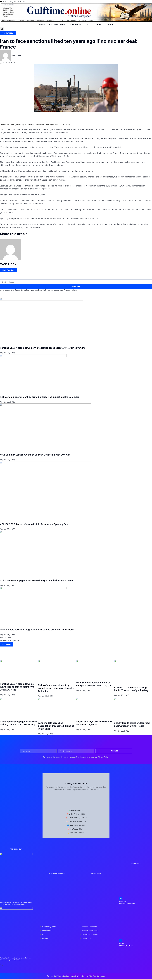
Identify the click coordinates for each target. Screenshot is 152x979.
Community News (57, 24)
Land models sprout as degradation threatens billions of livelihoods (37, 629)
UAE (88, 24)
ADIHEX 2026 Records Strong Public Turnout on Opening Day (34, 524)
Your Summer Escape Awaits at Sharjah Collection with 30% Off (35, 454)
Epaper (98, 24)
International (75, 24)
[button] (2, 29)
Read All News (8, 270)
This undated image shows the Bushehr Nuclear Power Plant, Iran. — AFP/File (35, 124)
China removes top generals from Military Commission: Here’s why (36, 580)
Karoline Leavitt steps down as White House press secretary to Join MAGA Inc (43, 347)
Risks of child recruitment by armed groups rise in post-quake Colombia (39, 397)
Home (42, 24)
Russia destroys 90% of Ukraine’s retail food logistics (94, 723)
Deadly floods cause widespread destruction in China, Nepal (132, 724)
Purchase (6, 644)
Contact (109, 24)
